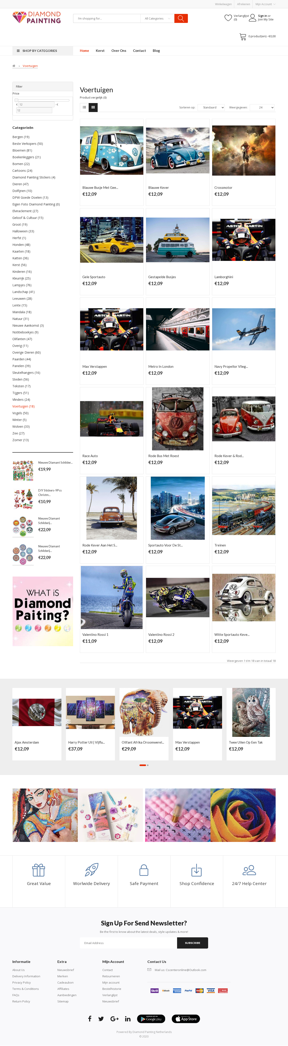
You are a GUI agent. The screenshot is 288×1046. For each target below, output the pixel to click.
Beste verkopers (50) (27, 143)
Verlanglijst (109, 995)
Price (16, 93)
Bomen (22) (21, 164)
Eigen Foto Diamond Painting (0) (36, 204)
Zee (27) (18, 433)
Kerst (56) (19, 265)
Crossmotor (223, 187)
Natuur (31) (20, 319)
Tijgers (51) (20, 393)
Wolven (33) (21, 426)
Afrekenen (243, 4)
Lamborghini (223, 277)
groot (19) (19, 224)
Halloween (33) (23, 231)
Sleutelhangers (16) (26, 372)
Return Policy (21, 1001)
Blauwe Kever (158, 187)
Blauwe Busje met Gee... (100, 187)
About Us (18, 970)
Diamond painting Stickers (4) (33, 177)
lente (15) (19, 305)
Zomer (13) (20, 440)
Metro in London (160, 366)
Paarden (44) (21, 359)
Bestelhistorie (111, 989)
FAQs (15, 995)
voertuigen (30, 66)
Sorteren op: (187, 107)
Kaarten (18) (21, 251)
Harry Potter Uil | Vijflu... (86, 742)
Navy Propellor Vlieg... (231, 366)
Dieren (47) (20, 184)
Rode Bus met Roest (163, 456)
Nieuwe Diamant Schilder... (55, 462)
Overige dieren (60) (26, 352)
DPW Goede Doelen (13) (30, 197)
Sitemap (63, 1001)
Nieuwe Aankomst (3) (28, 325)
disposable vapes (61, 48)
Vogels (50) (20, 413)
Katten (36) (20, 258)
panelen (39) (21, 366)
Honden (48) (21, 244)
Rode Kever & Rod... (229, 456)
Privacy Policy (21, 982)
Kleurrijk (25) (21, 278)
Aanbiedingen (66, 995)
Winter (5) (19, 420)
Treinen (220, 545)
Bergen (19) (20, 137)
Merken (62, 976)
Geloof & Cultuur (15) (27, 218)
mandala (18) (22, 312)
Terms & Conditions (25, 989)
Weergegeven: (238, 107)
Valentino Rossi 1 (95, 634)
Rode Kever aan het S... (99, 545)
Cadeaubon (65, 982)
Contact (107, 970)
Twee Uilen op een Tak (246, 742)
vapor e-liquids (39, 48)
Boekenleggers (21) (26, 157)
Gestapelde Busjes (162, 277)
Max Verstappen (94, 366)
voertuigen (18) (23, 406)
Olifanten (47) (22, 339)
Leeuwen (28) (22, 298)
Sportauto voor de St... (165, 545)
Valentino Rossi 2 (161, 634)
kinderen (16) (22, 271)
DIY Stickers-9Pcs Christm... (50, 493)
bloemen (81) (22, 150)
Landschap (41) (23, 292)
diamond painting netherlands (152, 1032)
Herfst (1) (19, 238)
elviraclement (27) (25, 211)
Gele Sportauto (93, 277)
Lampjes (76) (22, 285)
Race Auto (90, 456)
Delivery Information (26, 976)
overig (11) (20, 346)
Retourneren (111, 976)
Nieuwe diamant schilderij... (49, 521)
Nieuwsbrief (65, 970)
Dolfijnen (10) (22, 191)
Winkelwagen (223, 4)
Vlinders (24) (21, 399)
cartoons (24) (22, 170)
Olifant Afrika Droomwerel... (143, 742)
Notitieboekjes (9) (25, 332)
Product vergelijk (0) (93, 97)
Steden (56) (20, 379)
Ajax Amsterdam (27, 742)
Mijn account (110, 982)
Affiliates (63, 989)
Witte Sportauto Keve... (232, 634)
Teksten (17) (21, 386)
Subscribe (192, 943)
